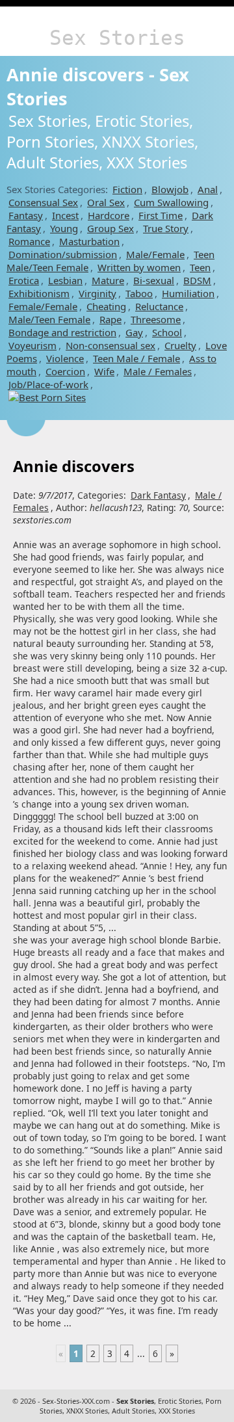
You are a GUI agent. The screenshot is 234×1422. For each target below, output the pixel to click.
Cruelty (180, 345)
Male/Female (155, 254)
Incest (65, 215)
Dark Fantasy (158, 495)
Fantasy (25, 215)
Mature (108, 280)
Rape (110, 319)
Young (64, 228)
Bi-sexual (153, 280)
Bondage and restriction (62, 332)
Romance (29, 241)
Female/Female (42, 306)
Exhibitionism (39, 293)
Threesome (156, 319)
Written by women (139, 267)
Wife (104, 371)
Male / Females (158, 371)
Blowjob (169, 189)
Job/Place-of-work (48, 384)
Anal (208, 189)
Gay (134, 332)
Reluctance (159, 306)
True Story (165, 228)
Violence (65, 358)
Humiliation (188, 293)
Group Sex (110, 228)
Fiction (127, 189)
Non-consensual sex (110, 345)
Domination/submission (62, 254)
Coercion (65, 371)
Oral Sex (106, 202)
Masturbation (89, 241)
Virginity (97, 293)
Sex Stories (117, 37)
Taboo (139, 293)
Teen (200, 267)
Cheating (106, 306)
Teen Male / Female (136, 358)
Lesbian (65, 280)
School (167, 332)
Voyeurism (32, 345)
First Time (160, 215)
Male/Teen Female (49, 319)
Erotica (23, 280)
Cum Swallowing (171, 202)
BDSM (197, 280)
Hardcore (108, 215)
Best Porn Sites (52, 397)
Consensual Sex (43, 202)
